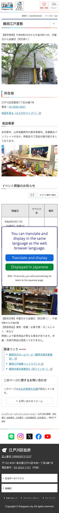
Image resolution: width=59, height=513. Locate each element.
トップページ (7, 414)
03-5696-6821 (17, 107)
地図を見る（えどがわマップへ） (20, 113)
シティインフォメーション (25, 414)
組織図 (8, 488)
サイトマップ (50, 498)
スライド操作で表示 (47, 195)
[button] (53, 5)
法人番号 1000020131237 (16, 456)
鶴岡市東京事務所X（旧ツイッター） (29, 369)
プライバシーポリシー (31, 498)
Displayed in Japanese (29, 267)
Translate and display (29, 258)
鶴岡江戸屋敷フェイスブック (24, 364)
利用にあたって (12, 498)
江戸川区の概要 (44, 414)
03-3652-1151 (22, 467)
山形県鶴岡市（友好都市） (36, 418)
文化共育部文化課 (28, 389)
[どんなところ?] (19, 6)
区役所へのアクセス (14, 478)
